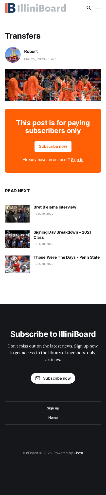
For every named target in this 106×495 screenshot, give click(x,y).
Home (53, 417)
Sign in (77, 159)
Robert (31, 51)
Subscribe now (53, 146)
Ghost (78, 453)
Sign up (53, 408)
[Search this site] (88, 8)
